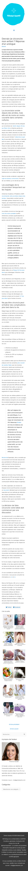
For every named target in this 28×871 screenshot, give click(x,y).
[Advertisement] (14, 812)
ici (11, 577)
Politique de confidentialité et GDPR (14, 839)
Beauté (4, 46)
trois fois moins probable (9, 213)
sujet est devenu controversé (10, 178)
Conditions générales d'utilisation (12, 841)
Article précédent (14, 724)
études (19, 422)
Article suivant (14, 729)
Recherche (5, 457)
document (6, 490)
